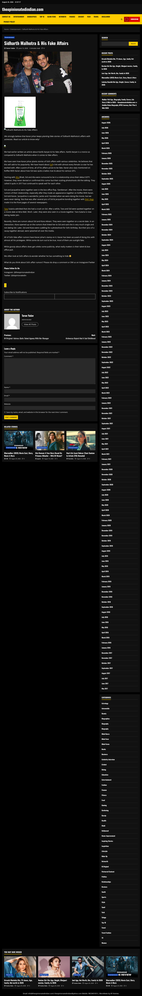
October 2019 (106, 540)
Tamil (103, 907)
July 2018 (105, 617)
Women (104, 943)
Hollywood (105, 831)
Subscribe (134, 19)
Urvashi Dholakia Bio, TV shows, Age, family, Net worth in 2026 (18, 981)
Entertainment (18, 16)
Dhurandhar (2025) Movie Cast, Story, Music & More (18, 454)
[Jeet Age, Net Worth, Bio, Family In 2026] (88, 966)
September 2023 (107, 301)
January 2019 (106, 586)
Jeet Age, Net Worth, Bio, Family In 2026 (115, 73)
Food (103, 800)
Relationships (106, 882)
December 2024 (107, 224)
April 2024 (105, 265)
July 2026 (105, 127)
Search (105, 37)
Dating (104, 769)
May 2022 (105, 382)
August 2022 (106, 367)
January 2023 (106, 342)
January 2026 (106, 158)
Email (7, 396)
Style (103, 902)
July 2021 (105, 433)
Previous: (26, 337)
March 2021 (105, 454)
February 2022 (106, 398)
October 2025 (106, 173)
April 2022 (105, 388)
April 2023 (105, 326)
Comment (8, 356)
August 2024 (106, 245)
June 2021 (105, 439)
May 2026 (105, 138)
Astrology (105, 703)
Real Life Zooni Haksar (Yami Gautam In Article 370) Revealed (80, 454)
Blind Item (105, 739)
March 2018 (105, 637)
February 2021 (106, 459)
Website (7, 404)
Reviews (104, 887)
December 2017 (107, 653)
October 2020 (106, 479)
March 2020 (106, 515)
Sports (104, 897)
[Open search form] (121, 19)
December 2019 (107, 530)
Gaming (104, 805)
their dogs (89, 199)
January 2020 (106, 525)
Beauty (104, 713)
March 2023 (106, 331)
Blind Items (51, 16)
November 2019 (107, 535)
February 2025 (106, 214)
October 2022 (106, 357)
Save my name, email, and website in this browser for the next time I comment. (37, 412)
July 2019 (105, 556)
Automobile (105, 708)
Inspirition (105, 846)
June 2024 (105, 255)
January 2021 (106, 464)
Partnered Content (108, 871)
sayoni (39, 459)
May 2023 (105, 321)
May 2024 (105, 260)
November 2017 (107, 658)
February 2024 (106, 275)
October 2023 (106, 296)
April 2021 (105, 449)
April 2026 (105, 143)
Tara (6, 209)
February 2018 (106, 642)
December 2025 (107, 163)
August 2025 (106, 184)
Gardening (105, 810)
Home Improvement (108, 836)
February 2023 (106, 337)
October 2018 (106, 602)
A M (7, 459)
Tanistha (70, 459)
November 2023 (107, 291)
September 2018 (107, 607)
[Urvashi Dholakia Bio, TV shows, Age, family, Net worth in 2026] (20, 966)
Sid (51, 164)
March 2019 (105, 576)
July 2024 (105, 250)
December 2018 (107, 591)
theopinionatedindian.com (22, 9)
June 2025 (105, 194)
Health (104, 820)
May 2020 (105, 505)
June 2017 (105, 683)
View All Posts (30, 324)
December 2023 (107, 286)
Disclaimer (106, 16)
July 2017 (105, 678)
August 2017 (106, 673)
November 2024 (107, 229)
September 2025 (107, 178)
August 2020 (106, 490)
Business (105, 754)
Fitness (104, 795)
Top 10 (42, 16)
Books (104, 749)
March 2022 (106, 393)
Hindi (103, 825)
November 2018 (107, 597)
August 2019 (106, 551)
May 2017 (105, 688)
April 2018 (105, 632)
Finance (72, 16)
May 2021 (105, 444)
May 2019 (105, 566)
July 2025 (105, 189)
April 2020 (105, 510)
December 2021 (107, 408)
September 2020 (107, 484)
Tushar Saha (9, 986)
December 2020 (107, 469)
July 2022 (105, 372)
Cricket (81, 16)
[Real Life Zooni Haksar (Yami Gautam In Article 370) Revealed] (80, 440)
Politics (104, 876)
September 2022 (107, 362)
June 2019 (105, 561)
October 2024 (106, 235)
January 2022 (106, 403)
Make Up (104, 856)
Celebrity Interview (108, 759)
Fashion (104, 785)
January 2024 (106, 280)
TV (102, 938)
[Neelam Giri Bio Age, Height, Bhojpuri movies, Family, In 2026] (54, 966)
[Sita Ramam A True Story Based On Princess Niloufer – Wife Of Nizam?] (49, 440)
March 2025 (106, 209)
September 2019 (107, 546)
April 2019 (105, 571)
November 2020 (107, 474)
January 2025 (106, 219)
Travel (96, 16)
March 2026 (106, 148)
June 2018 (105, 622)
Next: (80, 337)
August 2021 (106, 428)
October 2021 (106, 418)
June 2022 (105, 377)
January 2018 (106, 647)
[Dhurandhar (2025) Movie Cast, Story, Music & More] (18, 440)
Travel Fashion (106, 933)
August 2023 (106, 306)
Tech (89, 16)
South (104, 892)
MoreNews (103, 993)
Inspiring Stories (107, 841)
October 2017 (106, 663)
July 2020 (105, 495)
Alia (17, 177)
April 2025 (105, 204)
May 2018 (105, 627)
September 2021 (107, 423)
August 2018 (106, 612)
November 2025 (107, 168)
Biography (105, 723)
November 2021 (107, 413)
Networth (62, 16)
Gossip (104, 815)
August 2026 (106, 122)
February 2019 (106, 581)
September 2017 (107, 668)
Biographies (32, 16)
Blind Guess (106, 734)
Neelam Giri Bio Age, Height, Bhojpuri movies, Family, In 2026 (52, 981)
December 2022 (107, 347)
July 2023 (105, 311)
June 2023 (105, 316)
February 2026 (107, 153)
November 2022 (107, 352)
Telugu (104, 917)
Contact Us (6, 16)
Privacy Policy (9, 22)
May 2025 (105, 199)
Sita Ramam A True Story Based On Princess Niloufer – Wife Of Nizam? (48, 454)
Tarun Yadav (10, 48)
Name (7, 387)
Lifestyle (104, 851)
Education (105, 774)
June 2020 (105, 500)
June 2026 (105, 133)
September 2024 (107, 240)
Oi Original (105, 866)
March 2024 (106, 270)
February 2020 (107, 520)
